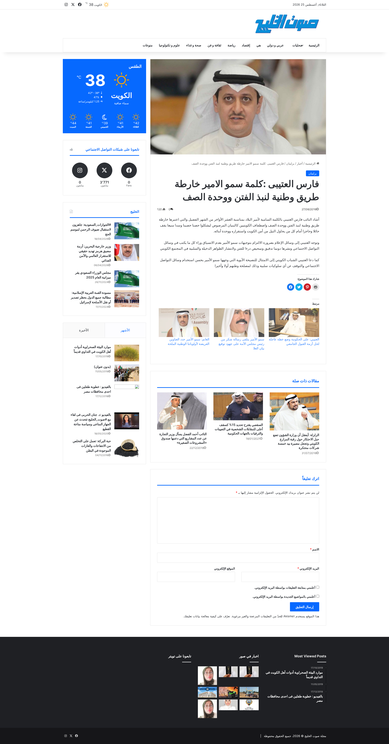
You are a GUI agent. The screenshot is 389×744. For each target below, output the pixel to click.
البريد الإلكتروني (308, 568)
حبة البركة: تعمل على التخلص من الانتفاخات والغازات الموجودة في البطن (92, 445)
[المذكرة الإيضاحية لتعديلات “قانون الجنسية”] (249, 671)
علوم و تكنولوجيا (169, 45)
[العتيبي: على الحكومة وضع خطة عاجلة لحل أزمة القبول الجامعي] (294, 322)
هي (258, 45)
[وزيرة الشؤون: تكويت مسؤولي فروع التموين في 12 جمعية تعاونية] (228, 704)
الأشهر (125, 330)
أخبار (300, 163)
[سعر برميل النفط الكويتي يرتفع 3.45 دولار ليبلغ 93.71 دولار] (228, 692)
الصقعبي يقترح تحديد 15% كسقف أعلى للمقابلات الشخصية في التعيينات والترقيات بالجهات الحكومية (239, 429)
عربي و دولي (275, 45)
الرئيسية (314, 45)
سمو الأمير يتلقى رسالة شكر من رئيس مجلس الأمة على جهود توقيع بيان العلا (241, 343)
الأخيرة (84, 330)
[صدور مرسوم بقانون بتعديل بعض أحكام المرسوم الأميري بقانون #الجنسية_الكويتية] (228, 671)
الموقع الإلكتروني (224, 568)
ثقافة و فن (214, 45)
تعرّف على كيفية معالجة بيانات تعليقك (207, 616)
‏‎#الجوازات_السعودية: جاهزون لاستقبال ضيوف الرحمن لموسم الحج (90, 229)
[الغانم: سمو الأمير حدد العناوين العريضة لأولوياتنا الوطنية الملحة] (184, 322)
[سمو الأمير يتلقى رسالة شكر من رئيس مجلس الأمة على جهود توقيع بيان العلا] (239, 322)
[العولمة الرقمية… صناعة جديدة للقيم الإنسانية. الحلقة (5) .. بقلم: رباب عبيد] (207, 708)
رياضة (231, 45)
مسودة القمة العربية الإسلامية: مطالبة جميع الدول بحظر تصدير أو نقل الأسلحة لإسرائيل (91, 297)
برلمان (290, 163)
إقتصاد (246, 45)
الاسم (314, 549)
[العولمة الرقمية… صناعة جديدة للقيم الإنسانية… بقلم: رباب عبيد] (207, 675)
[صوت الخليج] (287, 23)
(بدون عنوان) (102, 367)
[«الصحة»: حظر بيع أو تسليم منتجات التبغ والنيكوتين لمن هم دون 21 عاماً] (249, 704)
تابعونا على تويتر (179, 656)
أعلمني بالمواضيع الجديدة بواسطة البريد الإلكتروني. (283, 596)
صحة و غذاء (193, 45)
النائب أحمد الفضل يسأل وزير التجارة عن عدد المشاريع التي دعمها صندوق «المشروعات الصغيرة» (183, 438)
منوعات (148, 45)
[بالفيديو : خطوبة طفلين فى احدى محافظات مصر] (126, 396)
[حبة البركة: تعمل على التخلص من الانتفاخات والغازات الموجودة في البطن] (126, 448)
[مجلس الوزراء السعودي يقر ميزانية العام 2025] (126, 278)
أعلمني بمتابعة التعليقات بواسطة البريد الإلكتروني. (284, 587)
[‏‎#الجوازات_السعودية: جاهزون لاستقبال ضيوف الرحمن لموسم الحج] (126, 230)
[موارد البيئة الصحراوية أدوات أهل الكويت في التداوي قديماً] (126, 353)
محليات (297, 45)
